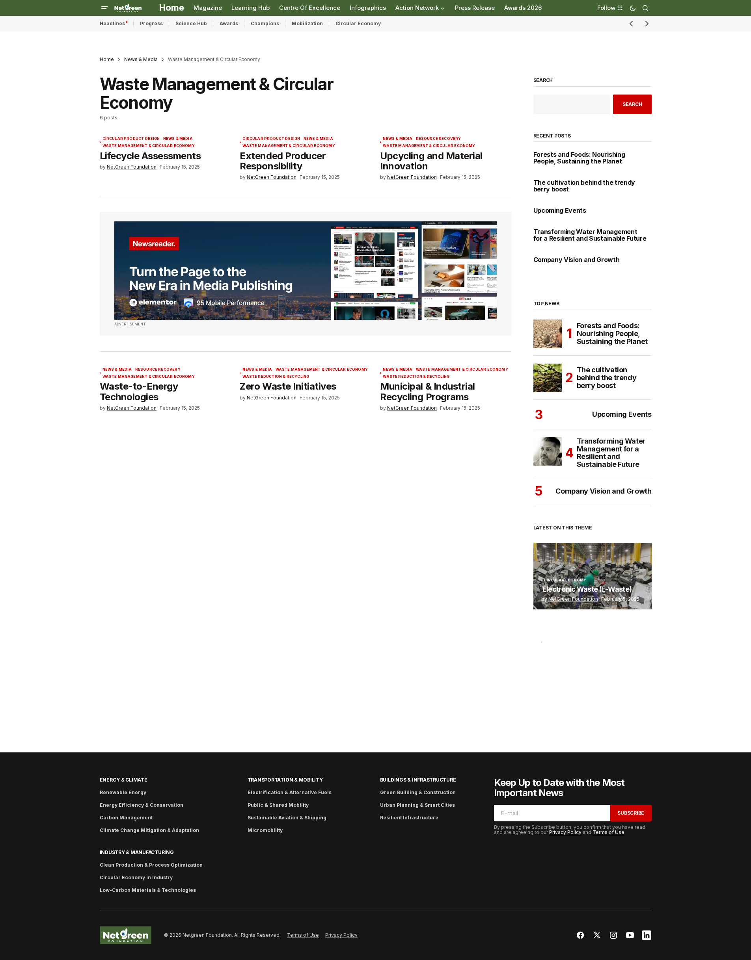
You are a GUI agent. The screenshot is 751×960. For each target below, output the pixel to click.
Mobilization (307, 23)
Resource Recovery (438, 139)
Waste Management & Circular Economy (148, 146)
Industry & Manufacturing (137, 852)
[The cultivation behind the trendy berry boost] (547, 378)
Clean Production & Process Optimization (151, 865)
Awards (229, 23)
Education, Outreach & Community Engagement (581, 647)
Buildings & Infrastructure (418, 780)
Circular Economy (358, 23)
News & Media (141, 59)
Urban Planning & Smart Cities (417, 805)
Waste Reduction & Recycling (275, 377)
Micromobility (265, 830)
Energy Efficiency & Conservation (141, 805)
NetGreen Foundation (573, 599)
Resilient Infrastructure (409, 818)
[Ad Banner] (305, 270)
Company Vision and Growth (576, 260)
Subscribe (630, 813)
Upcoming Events (559, 210)
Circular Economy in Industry (136, 877)
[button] (104, 8)
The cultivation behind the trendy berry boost (584, 186)
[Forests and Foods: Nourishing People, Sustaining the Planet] (547, 333)
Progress (151, 23)
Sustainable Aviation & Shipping (287, 818)
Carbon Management (126, 818)
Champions (265, 23)
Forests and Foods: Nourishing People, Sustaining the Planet (579, 158)
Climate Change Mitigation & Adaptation (149, 830)
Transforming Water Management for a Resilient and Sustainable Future (590, 235)
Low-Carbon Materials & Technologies (148, 890)
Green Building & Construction (418, 792)
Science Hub (191, 23)
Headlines (112, 23)
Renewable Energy (123, 792)
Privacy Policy (565, 832)
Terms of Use (608, 832)
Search (543, 80)
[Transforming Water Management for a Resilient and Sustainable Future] (547, 451)
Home (107, 59)
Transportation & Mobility (285, 780)
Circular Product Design (131, 139)
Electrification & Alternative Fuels (290, 792)
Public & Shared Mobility (278, 805)
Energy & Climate (123, 780)
